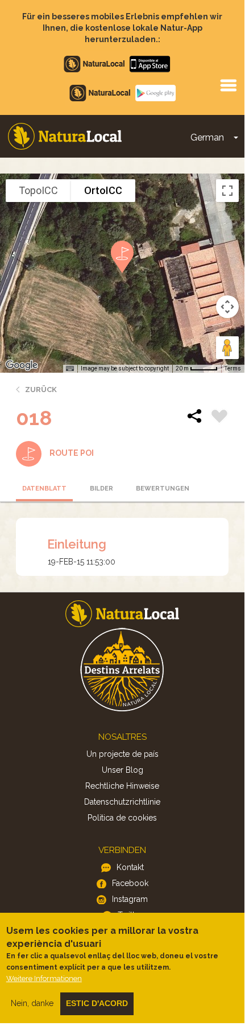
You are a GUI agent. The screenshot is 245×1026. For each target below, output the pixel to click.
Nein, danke (32, 1003)
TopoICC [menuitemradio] (38, 190)
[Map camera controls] (227, 306)
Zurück (41, 389)
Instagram (130, 899)
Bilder (101, 488)
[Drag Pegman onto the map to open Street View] (227, 347)
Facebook (130, 883)
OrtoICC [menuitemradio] (103, 190)
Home (65, 136)
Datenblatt (44, 488)
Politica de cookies (122, 817)
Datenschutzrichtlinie (122, 801)
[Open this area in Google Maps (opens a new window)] (21, 365)
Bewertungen (161, 488)
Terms (233, 368)
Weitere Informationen (44, 978)
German (207, 137)
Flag (219, 418)
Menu (227, 84)
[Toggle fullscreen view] (227, 190)
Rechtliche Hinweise (122, 785)
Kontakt (130, 867)
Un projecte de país (122, 754)
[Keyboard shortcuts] (70, 369)
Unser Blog (122, 769)
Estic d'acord (97, 1003)
